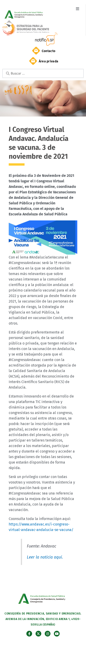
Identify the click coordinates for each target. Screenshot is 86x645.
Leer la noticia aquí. (45, 557)
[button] (77, 9)
